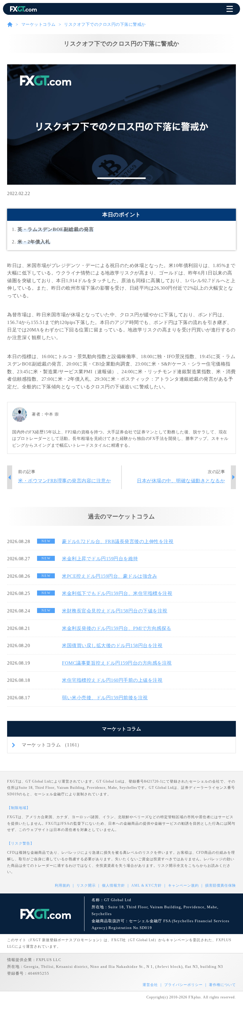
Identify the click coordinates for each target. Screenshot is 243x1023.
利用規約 (62, 885)
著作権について (222, 985)
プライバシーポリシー (183, 985)
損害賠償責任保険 (220, 885)
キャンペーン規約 (183, 885)
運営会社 (150, 985)
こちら (194, 866)
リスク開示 (86, 885)
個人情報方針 (113, 885)
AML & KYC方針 (146, 885)
